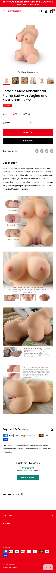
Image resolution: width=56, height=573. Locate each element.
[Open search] (40, 11)
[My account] (46, 11)
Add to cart (28, 132)
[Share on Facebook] (37, 151)
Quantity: (6, 123)
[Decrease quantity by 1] (14, 123)
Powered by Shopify (10, 567)
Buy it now (28, 141)
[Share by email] (51, 151)
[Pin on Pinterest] (41, 151)
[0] (51, 11)
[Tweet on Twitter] (46, 151)
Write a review (28, 478)
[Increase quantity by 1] (30, 123)
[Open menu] (4, 11)
